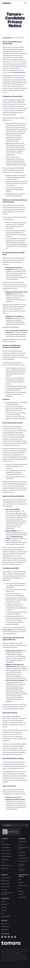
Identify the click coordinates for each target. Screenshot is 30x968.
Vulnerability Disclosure (22, 864)
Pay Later (21, 844)
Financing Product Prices (23, 848)
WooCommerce (23, 885)
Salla (20, 879)
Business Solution (5, 883)
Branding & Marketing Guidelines (7, 893)
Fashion (3, 901)
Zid (19, 888)
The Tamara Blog (5, 847)
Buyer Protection (23, 861)
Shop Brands (22, 855)
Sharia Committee (6, 850)
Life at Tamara (4, 859)
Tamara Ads (4, 889)
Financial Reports (5, 844)
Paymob (21, 894)
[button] (25, 3)
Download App (22, 841)
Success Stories (5, 886)
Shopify (21, 882)
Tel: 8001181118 (5, 926)
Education (4, 907)
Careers (3, 862)
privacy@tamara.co (20, 72)
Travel (2, 913)
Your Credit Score (23, 858)
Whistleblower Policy (6, 865)
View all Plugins (22, 897)
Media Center (4, 868)
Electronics (4, 904)
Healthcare (4, 910)
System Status (5, 929)
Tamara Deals (22, 852)
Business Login (5, 880)
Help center (4, 923)
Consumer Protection (21, 869)
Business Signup (5, 877)
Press (2, 841)
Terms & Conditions (6, 856)
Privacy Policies (5, 853)
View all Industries (5, 916)
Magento (21, 891)
